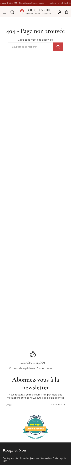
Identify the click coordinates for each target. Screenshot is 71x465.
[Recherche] (58, 46)
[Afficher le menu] (4, 12)
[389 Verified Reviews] (35, 440)
